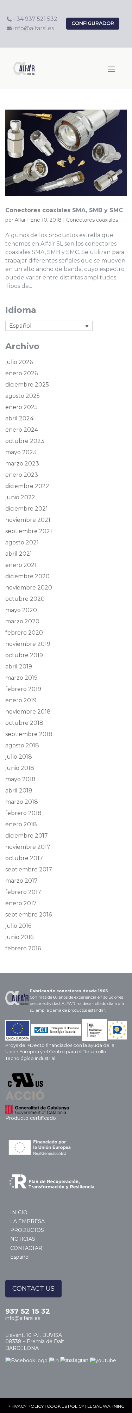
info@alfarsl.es (22, 1318)
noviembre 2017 (27, 847)
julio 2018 (18, 756)
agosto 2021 (22, 542)
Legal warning (106, 1406)
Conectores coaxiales (92, 220)
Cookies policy (65, 1406)
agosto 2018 (22, 745)
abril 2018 (18, 790)
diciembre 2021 (26, 508)
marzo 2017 (21, 880)
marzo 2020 (22, 621)
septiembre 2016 (28, 914)
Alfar (20, 220)
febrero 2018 (23, 813)
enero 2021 (21, 565)
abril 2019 (18, 666)
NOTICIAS (22, 1239)
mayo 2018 (20, 779)
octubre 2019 (24, 655)
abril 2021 (18, 553)
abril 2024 (19, 418)
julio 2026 (19, 362)
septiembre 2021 (28, 531)
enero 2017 (21, 903)
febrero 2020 (24, 632)
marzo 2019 (21, 677)
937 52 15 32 (27, 1311)
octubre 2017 (24, 858)
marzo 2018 (21, 801)
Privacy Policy (25, 1406)
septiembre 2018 (28, 734)
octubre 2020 (25, 599)
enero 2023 (21, 474)
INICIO (18, 1212)
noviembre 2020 (28, 587)
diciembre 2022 (27, 486)
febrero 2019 (23, 689)
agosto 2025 (22, 396)
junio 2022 (20, 497)
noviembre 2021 (27, 520)
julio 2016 (18, 926)
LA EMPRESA (27, 1221)
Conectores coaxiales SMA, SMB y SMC (64, 210)
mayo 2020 (21, 610)
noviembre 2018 (28, 711)
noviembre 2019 (27, 644)
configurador (92, 23)
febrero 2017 (23, 892)
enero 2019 (21, 700)
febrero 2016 (23, 948)
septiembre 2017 (28, 869)
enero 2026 (21, 373)
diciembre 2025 (27, 384)
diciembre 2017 (26, 835)
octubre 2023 (24, 441)
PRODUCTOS (27, 1230)
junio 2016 (19, 937)
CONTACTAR (26, 1248)
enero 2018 (21, 824)
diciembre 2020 (27, 576)
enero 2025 (21, 407)
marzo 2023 (22, 463)
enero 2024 (21, 429)
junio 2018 (19, 768)
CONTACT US (33, 1288)
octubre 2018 (24, 723)
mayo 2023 (21, 452)
